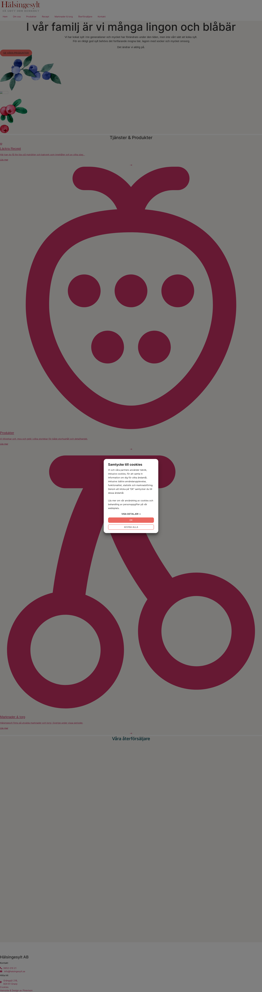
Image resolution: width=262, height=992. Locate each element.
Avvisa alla (131, 527)
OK (131, 520)
